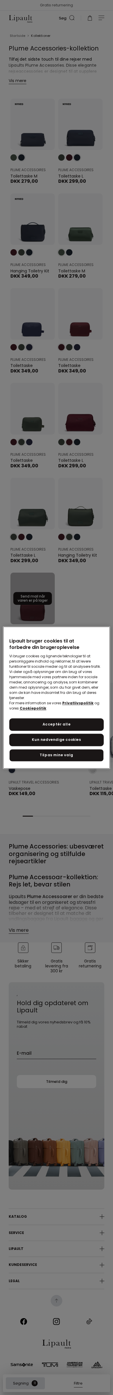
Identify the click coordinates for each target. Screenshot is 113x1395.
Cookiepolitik (33, 708)
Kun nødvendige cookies (56, 739)
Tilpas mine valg (56, 754)
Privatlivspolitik (78, 703)
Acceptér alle (57, 724)
